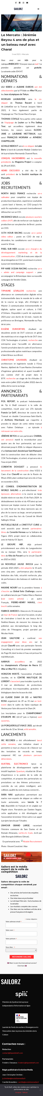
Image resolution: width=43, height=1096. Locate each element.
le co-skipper (28, 146)
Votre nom (10, 930)
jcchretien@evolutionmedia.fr (14, 1078)
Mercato (25, 54)
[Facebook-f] (15, 2)
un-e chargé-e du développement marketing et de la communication (21, 253)
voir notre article (12, 598)
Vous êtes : (10, 947)
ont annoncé (7, 439)
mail (36, 64)
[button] (38, 9)
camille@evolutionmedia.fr (28, 1082)
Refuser (25, 1092)
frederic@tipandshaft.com (28, 1063)
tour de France (10, 614)
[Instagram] (23, 2)
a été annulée (30, 729)
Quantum (20, 771)
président (10, 174)
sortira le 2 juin (26, 833)
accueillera (20, 661)
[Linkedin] (19, 2)
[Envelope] (27, 2)
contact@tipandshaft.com (12, 1053)
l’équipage (9, 122)
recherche (31, 290)
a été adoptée (25, 568)
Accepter (18, 1092)
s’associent (15, 681)
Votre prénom (11, 939)
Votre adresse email (13, 921)
